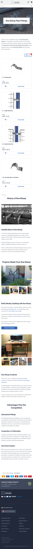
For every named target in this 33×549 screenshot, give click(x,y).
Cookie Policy (4, 531)
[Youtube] (16, 476)
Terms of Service (5, 528)
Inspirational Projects (6, 518)
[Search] (31, 6)
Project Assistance (5, 523)
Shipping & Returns (23, 520)
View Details (21, 86)
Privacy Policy (22, 518)
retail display (12, 311)
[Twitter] (12, 476)
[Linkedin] (21, 476)
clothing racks (12, 309)
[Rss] (3, 476)
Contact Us (21, 526)
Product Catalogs (22, 531)
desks (21, 378)
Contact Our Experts (9, 328)
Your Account (4, 526)
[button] (5, 290)
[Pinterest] (30, 476)
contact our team (16, 314)
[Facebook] (8, 476)
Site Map (21, 523)
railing (5, 309)
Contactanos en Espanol (24, 528)
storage (19, 311)
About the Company (5, 520)
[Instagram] (25, 476)
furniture (19, 380)
